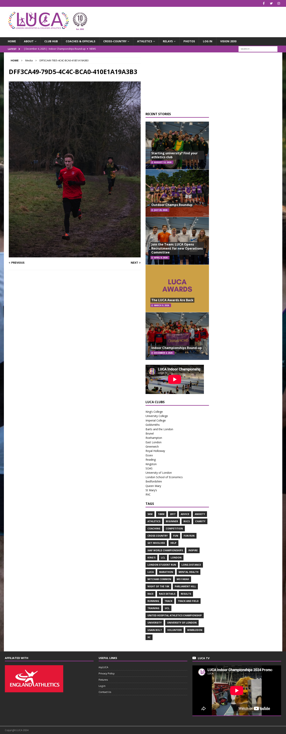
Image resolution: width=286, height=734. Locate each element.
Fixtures (103, 679)
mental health (188, 572)
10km (161, 514)
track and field (188, 601)
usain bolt (154, 630)
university (154, 622)
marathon (166, 572)
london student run (161, 564)
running (153, 601)
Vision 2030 (228, 41)
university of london (182, 622)
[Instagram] (278, 3)
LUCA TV (204, 658)
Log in (207, 41)
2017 (172, 514)
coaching (153, 528)
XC (149, 637)
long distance (191, 564)
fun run (189, 535)
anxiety (200, 514)
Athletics (144, 41)
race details (167, 593)
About (29, 41)
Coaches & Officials (80, 41)
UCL (167, 608)
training (153, 608)
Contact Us (105, 692)
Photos (189, 41)
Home (12, 41)
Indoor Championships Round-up (176, 348)
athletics (153, 521)
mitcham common (159, 579)
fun (175, 535)
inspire (193, 550)
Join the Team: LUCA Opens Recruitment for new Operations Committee (177, 248)
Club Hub (51, 41)
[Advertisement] (188, 19)
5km (150, 514)
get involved (156, 543)
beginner (172, 521)
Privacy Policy (107, 673)
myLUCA (103, 667)
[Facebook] (263, 3)
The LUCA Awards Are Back (172, 300)
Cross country (157, 535)
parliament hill (185, 586)
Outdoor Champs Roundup (171, 205)
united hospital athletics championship (174, 615)
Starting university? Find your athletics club (174, 155)
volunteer (174, 630)
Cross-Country (114, 41)
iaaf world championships (165, 550)
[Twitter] (271, 3)
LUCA (150, 572)
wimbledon (194, 630)
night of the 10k (158, 586)
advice (185, 514)
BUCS (186, 521)
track (168, 601)
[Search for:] (258, 48)
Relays (168, 41)
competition (174, 528)
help (173, 543)
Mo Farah (183, 579)
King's (151, 557)
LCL (163, 557)
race (150, 593)
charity (200, 521)
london (176, 557)
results (186, 593)
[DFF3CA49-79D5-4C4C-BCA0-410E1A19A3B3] (75, 255)
